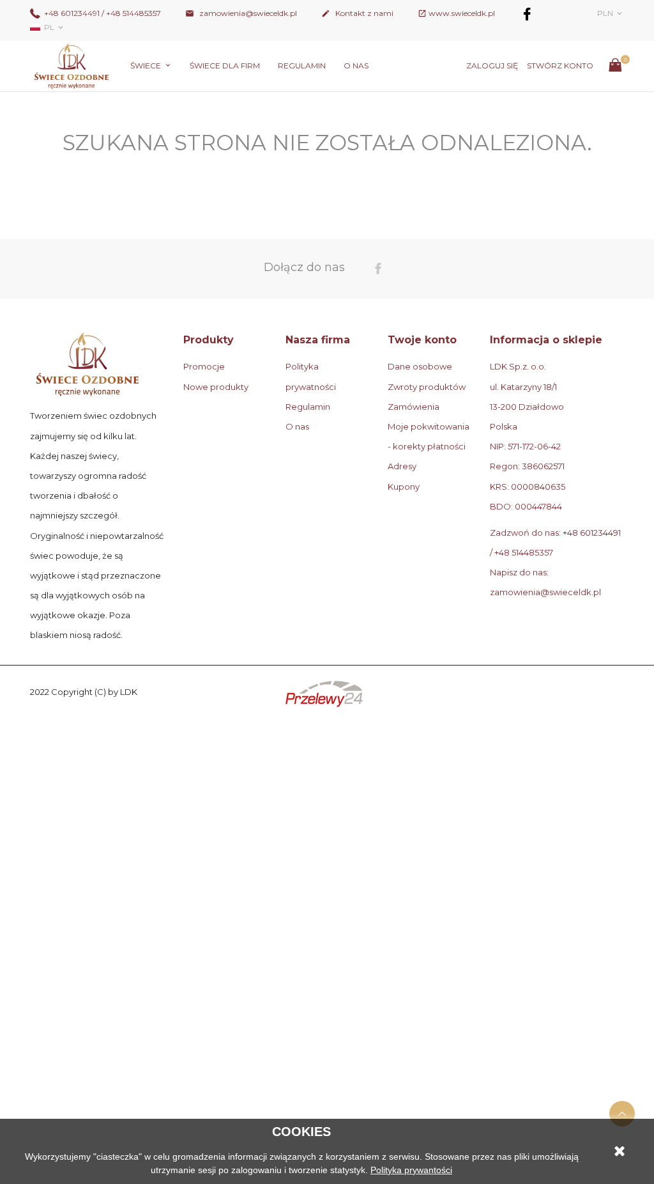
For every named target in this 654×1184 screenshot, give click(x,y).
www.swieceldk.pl (462, 13)
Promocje (204, 366)
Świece (146, 65)
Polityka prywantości (411, 1170)
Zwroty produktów (427, 387)
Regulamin (302, 65)
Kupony (404, 486)
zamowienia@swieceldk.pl (241, 13)
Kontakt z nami (357, 13)
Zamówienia (413, 406)
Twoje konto (422, 340)
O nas (356, 65)
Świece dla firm (225, 65)
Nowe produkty (215, 387)
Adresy (402, 466)
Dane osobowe (420, 366)
